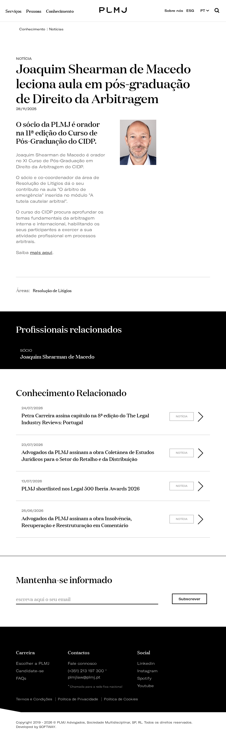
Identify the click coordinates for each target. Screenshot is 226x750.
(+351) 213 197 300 (86, 670)
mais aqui (41, 252)
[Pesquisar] (216, 11)
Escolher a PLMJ (32, 663)
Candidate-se (30, 670)
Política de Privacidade (78, 699)
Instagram (147, 670)
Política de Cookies (121, 699)
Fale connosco (82, 663)
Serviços (13, 10)
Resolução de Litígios (52, 290)
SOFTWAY (47, 727)
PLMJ (113, 9)
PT (203, 11)
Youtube (145, 685)
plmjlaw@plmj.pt (84, 677)
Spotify (144, 678)
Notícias (56, 29)
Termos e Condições (34, 699)
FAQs (21, 678)
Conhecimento (32, 29)
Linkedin (146, 663)
